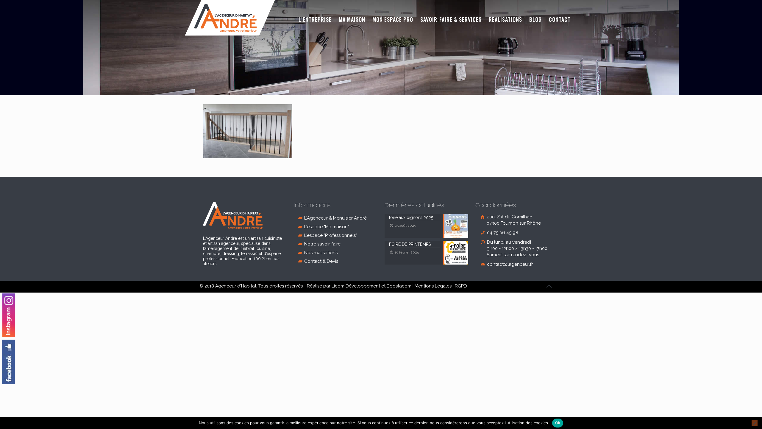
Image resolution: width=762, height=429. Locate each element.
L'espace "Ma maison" (326, 226)
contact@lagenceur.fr (509, 264)
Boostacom (399, 286)
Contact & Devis (321, 261)
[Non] (755, 423)
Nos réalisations (321, 252)
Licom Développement (356, 286)
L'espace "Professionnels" (330, 235)
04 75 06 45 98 (502, 232)
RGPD (461, 286)
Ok (557, 422)
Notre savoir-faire (322, 244)
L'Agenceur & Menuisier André (335, 218)
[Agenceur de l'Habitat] (230, 18)
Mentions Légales (433, 286)
